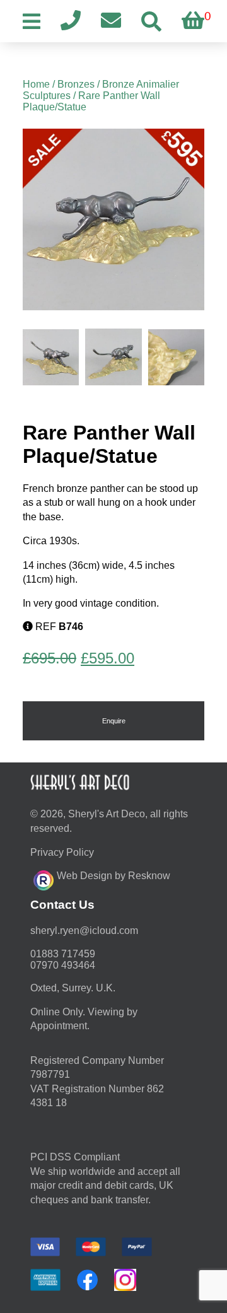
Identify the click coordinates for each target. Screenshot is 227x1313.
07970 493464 (62, 965)
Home (36, 84)
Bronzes (76, 84)
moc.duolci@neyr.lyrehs (84, 930)
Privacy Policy (62, 852)
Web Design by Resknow (113, 875)
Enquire (113, 721)
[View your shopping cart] (193, 21)
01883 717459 (62, 953)
